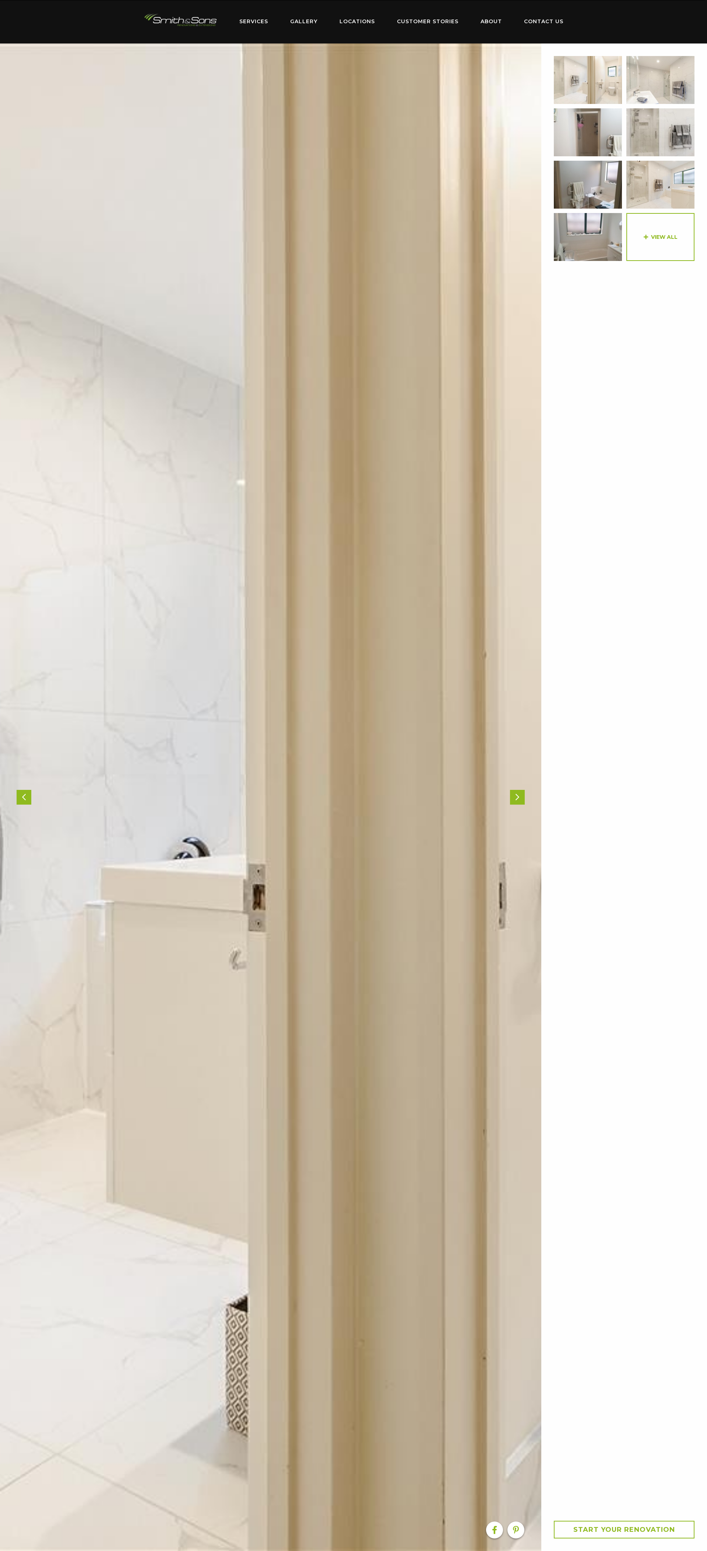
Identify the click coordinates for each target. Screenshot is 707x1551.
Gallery (303, 21)
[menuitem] (180, 22)
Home (180, 20)
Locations (357, 21)
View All (664, 237)
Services (253, 21)
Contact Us (543, 21)
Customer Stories (427, 21)
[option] (270, 797)
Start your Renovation (624, 1530)
